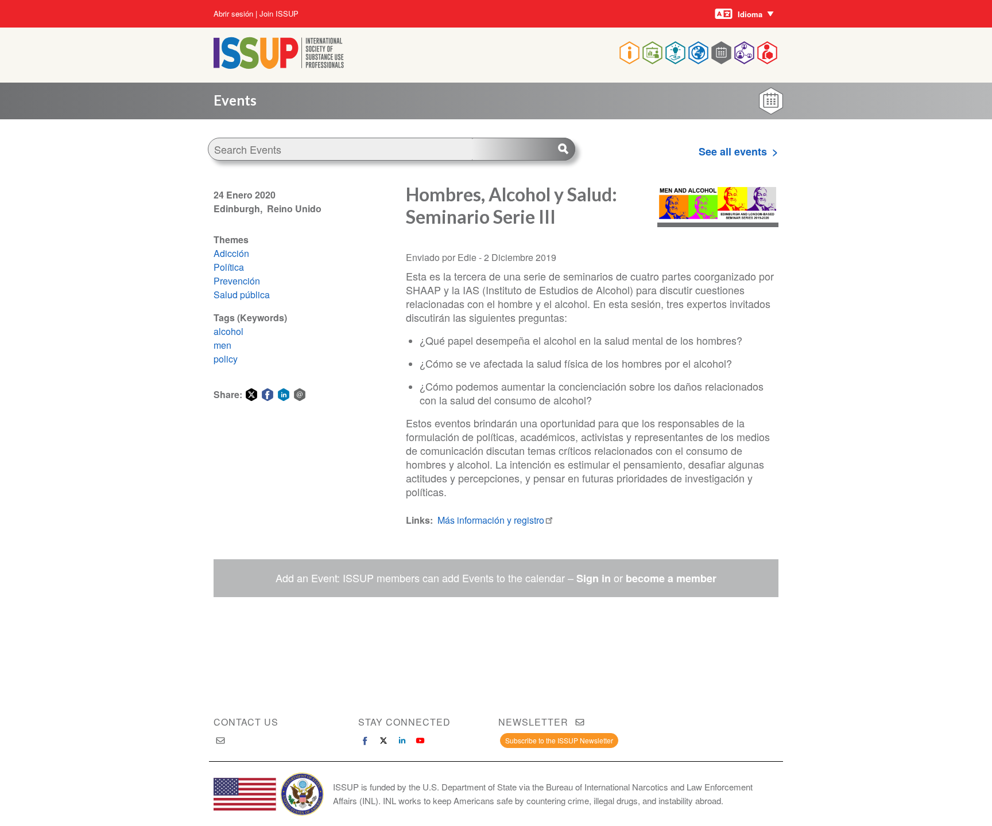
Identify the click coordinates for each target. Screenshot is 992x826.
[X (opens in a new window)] (383, 740)
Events (235, 100)
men (222, 345)
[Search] (523, 149)
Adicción (231, 253)
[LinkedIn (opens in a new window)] (402, 740)
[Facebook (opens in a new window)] (365, 740)
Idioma (750, 14)
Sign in (593, 578)
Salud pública (242, 294)
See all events (733, 151)
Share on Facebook (267, 395)
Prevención (237, 280)
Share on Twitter (251, 395)
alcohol (228, 331)
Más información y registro (490, 520)
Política (229, 267)
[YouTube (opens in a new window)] (420, 740)
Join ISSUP (279, 13)
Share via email (300, 395)
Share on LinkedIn (283, 395)
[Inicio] (279, 65)
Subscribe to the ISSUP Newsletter (559, 740)
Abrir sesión (233, 13)
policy (226, 358)
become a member (671, 578)
